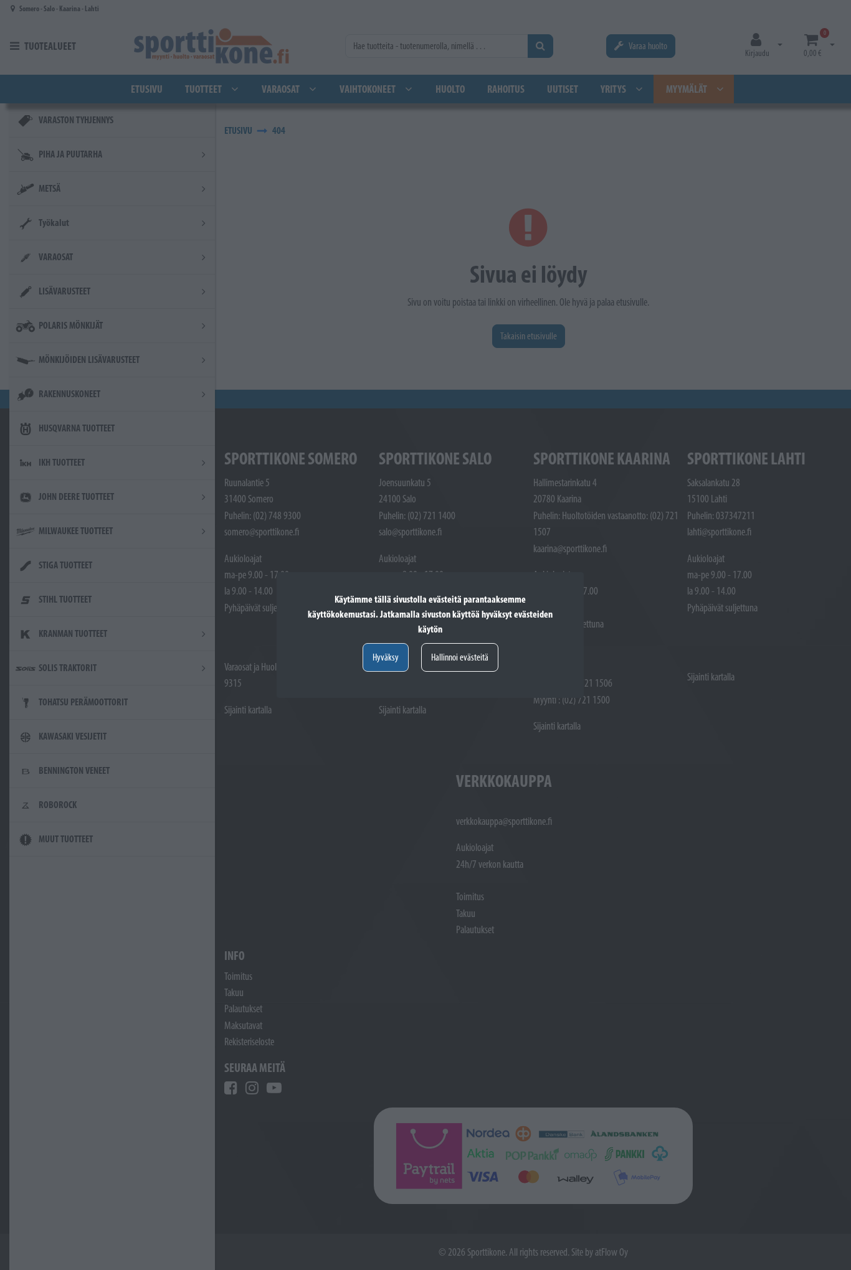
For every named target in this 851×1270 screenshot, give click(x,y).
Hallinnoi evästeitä (459, 657)
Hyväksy (386, 657)
